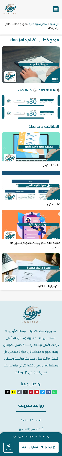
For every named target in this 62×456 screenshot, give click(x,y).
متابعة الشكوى (51, 165)
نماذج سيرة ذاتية (38, 23)
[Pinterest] (31, 392)
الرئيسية (54, 23)
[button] (56, 9)
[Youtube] (36, 392)
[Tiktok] (19, 392)
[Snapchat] (13, 392)
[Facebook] (48, 392)
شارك (8, 449)
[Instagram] (25, 392)
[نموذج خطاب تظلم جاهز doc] (31, 105)
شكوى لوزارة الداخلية (49, 286)
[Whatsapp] (54, 392)
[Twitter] (42, 392)
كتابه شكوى (53, 204)
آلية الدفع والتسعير (31, 429)
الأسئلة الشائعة (31, 420)
